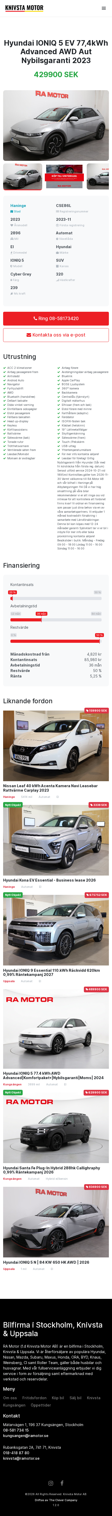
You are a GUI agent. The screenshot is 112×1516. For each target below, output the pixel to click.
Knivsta (93, 1398)
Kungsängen (14, 1405)
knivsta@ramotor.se (21, 1458)
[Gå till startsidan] (51, 8)
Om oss (10, 1398)
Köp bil (58, 1398)
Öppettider (41, 1405)
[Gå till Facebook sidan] (62, 1484)
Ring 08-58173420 (58, 318)
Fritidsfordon (34, 1398)
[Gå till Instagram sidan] (51, 1484)
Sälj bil (76, 1398)
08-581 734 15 (16, 1430)
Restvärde (19, 627)
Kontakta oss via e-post (58, 335)
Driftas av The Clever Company (56, 1500)
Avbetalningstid (23, 606)
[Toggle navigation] (104, 8)
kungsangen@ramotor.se (25, 1436)
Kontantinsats (22, 585)
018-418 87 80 (16, 1453)
